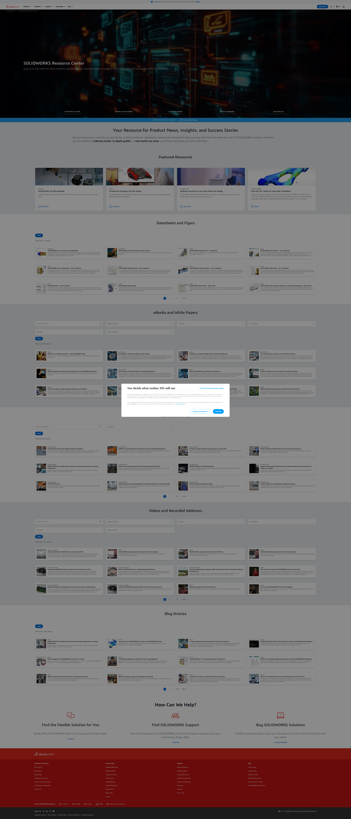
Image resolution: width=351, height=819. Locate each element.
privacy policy (180, 404)
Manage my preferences (200, 411)
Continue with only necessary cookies (212, 388)
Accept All (218, 411)
